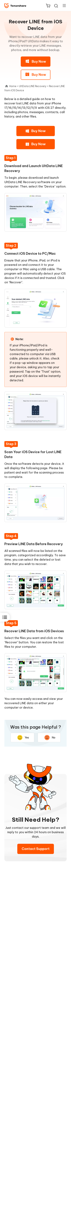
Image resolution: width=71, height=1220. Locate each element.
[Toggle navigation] (63, 5)
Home (12, 86)
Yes (27, 737)
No (53, 737)
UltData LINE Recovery (32, 86)
